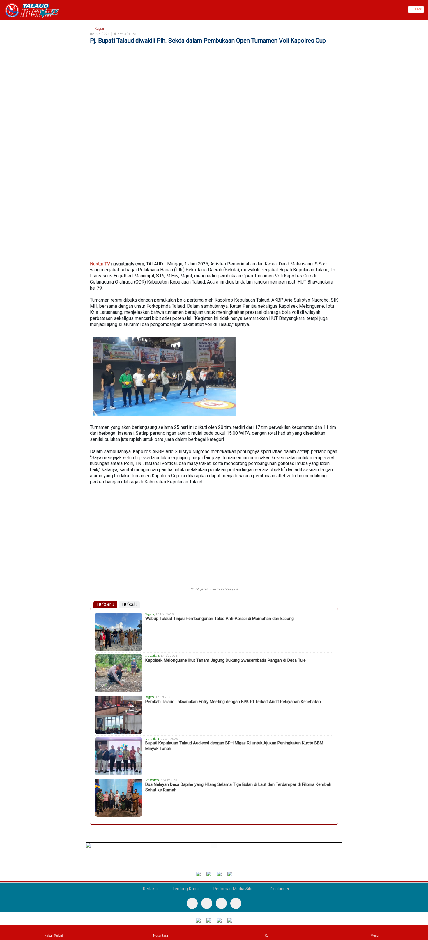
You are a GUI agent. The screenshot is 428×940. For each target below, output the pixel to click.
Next (335, 535)
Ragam (99, 28)
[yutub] (207, 903)
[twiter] (221, 903)
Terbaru (105, 604)
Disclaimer (279, 888)
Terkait (129, 604)
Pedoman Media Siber (233, 888)
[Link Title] (2, 9)
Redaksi (150, 888)
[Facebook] (192, 903)
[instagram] (236, 903)
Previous (92, 535)
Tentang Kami (185, 888)
